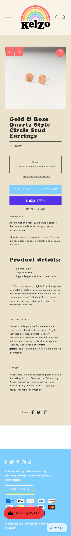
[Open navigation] (9, 17)
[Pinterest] (18, 462)
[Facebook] (6, 462)
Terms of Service (39, 476)
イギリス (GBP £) (19, 489)
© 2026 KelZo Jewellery (21, 524)
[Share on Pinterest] (45, 412)
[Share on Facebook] (32, 412)
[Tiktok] (29, 462)
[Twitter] (11, 462)
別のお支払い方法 (35, 208)
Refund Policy (37, 472)
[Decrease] (47, 146)
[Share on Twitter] (39, 412)
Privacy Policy (15, 472)
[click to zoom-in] (60, 52)
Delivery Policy (15, 476)
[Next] (19, 51)
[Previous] (10, 51)
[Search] (57, 17)
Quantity (15, 146)
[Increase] (57, 146)
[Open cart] (63, 17)
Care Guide (12, 480)
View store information (36, 176)
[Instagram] (24, 462)
